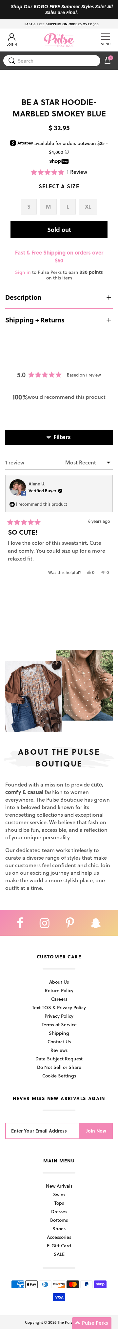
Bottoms (59, 1220)
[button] (59, 172)
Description (23, 297)
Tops (59, 1202)
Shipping (59, 1033)
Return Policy (59, 990)
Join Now (96, 1130)
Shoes (59, 1228)
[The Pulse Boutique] (59, 40)
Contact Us (59, 1041)
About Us (59, 981)
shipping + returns (35, 320)
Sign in (23, 272)
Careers (59, 998)
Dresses (59, 1211)
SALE (59, 1254)
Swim (59, 1194)
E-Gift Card (59, 1245)
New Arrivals (59, 1185)
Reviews (59, 1050)
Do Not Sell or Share (59, 1067)
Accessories (59, 1237)
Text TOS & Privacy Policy (59, 1007)
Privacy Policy (59, 1015)
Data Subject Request (59, 1058)
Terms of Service (59, 1024)
